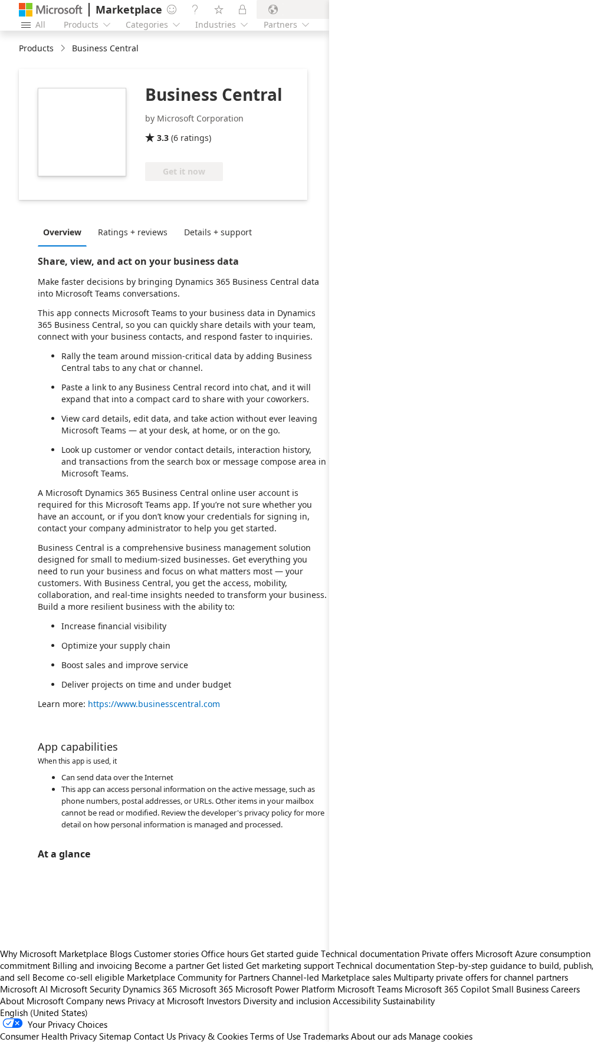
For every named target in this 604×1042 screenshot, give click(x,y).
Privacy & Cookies (213, 1036)
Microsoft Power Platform (285, 989)
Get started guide (285, 953)
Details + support (218, 232)
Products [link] (36, 48)
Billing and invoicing (92, 965)
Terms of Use (275, 1036)
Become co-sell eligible (78, 977)
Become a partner (169, 965)
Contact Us (155, 1036)
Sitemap (115, 1036)
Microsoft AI (24, 989)
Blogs (121, 953)
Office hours (224, 953)
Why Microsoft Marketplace (53, 953)
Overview (62, 232)
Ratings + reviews (133, 232)
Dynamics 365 (150, 989)
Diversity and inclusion (286, 1001)
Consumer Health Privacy (48, 1036)
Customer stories (166, 953)
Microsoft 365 (206, 989)
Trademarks (326, 1036)
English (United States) (44, 1012)
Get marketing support (290, 965)
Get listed (225, 965)
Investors (223, 1001)
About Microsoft (32, 1001)
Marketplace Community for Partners (198, 977)
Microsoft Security (85, 989)
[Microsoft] (51, 10)
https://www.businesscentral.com (154, 703)
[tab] (65, 232)
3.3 (163, 137)
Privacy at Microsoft (165, 1001)
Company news (95, 1001)
